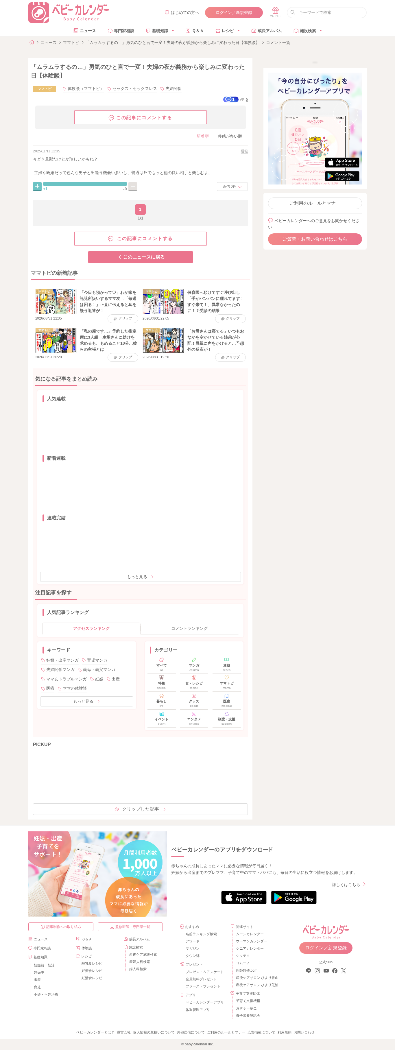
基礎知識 (160, 30)
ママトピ (71, 42)
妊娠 (99, 679)
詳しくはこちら (346, 884)
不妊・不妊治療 (46, 994)
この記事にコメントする (144, 117)
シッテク (243, 956)
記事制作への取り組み (63, 927)
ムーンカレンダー (250, 934)
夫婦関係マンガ (60, 669)
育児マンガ (97, 660)
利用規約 (284, 1032)
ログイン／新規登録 (234, 12)
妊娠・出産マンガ (62, 660)
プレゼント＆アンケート (205, 972)
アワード (193, 941)
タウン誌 (193, 956)
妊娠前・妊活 (44, 965)
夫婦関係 (173, 88)
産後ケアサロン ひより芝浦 (256, 985)
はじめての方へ (185, 12)
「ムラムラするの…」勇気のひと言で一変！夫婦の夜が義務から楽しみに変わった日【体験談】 (173, 42)
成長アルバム (270, 30)
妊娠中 (39, 972)
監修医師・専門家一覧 (132, 927)
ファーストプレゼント (203, 986)
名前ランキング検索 (201, 934)
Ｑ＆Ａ (198, 30)
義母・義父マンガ (99, 669)
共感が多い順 (230, 136)
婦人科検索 (138, 969)
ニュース (88, 30)
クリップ (125, 318)
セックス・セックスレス (134, 88)
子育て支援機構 (248, 1001)
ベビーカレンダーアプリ (205, 1002)
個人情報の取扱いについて (154, 1032)
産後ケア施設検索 (143, 955)
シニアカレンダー (250, 948)
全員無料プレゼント (201, 979)
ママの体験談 (75, 688)
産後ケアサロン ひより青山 (256, 978)
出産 (116, 679)
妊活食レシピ (92, 978)
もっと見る (137, 576)
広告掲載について (261, 1032)
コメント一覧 (278, 42)
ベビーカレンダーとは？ (95, 1032)
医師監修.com (246, 970)
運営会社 (124, 1032)
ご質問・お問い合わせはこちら (315, 239)
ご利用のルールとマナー (314, 203)
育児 (37, 987)
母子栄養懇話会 (248, 1016)
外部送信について (191, 1032)
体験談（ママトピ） (86, 88)
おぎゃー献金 (246, 1008)
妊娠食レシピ (92, 971)
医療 (50, 688)
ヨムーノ (243, 963)
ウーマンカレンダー (251, 941)
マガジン (193, 948)
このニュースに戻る (144, 256)
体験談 (87, 948)
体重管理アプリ (198, 1010)
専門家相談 (124, 30)
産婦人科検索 (139, 962)
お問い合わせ (304, 1032)
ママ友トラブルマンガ (66, 679)
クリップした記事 (140, 809)
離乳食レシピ (92, 964)
